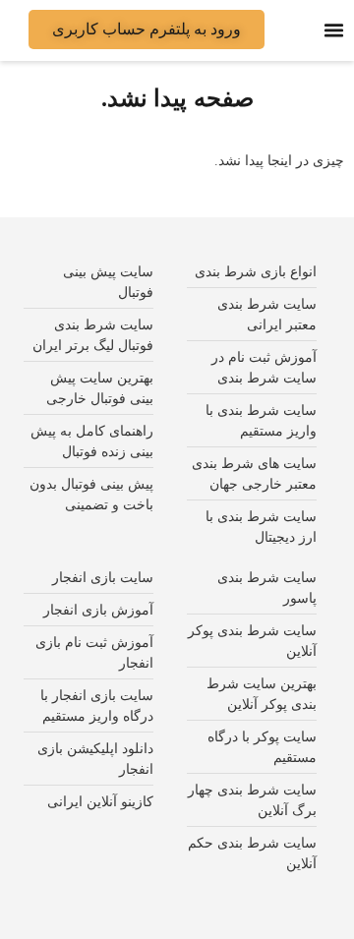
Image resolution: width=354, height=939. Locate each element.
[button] (334, 30)
